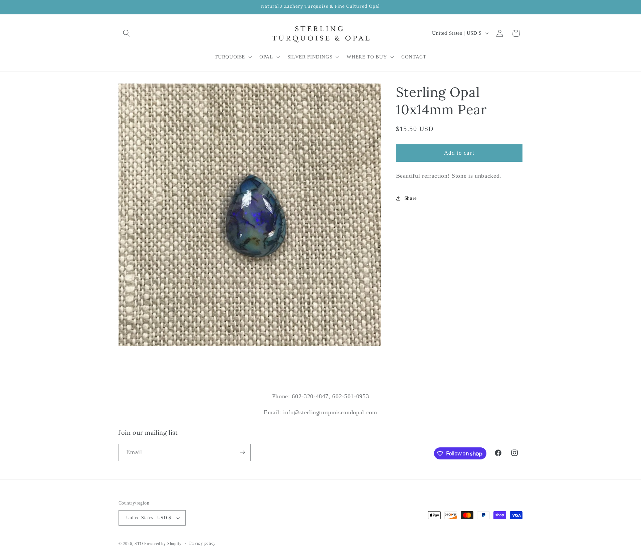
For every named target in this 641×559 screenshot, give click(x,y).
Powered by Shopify (163, 543)
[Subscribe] (242, 452)
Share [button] (410, 198)
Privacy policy (202, 543)
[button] (127, 33)
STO (139, 543)
